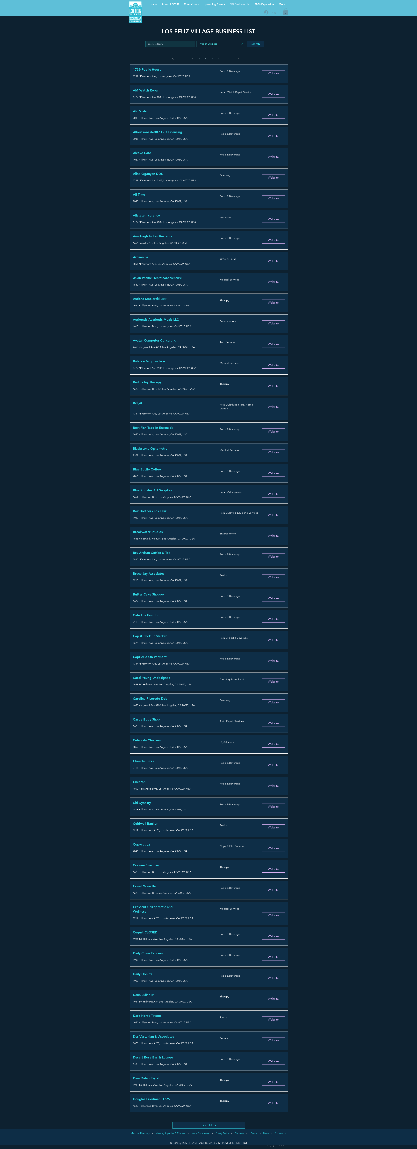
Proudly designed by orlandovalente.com (277, 1146)
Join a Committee (200, 1133)
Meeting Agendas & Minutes (170, 1133)
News (266, 1133)
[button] (285, 11)
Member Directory (140, 1133)
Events (254, 1133)
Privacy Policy (222, 1133)
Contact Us (280, 1133)
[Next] (238, 58)
